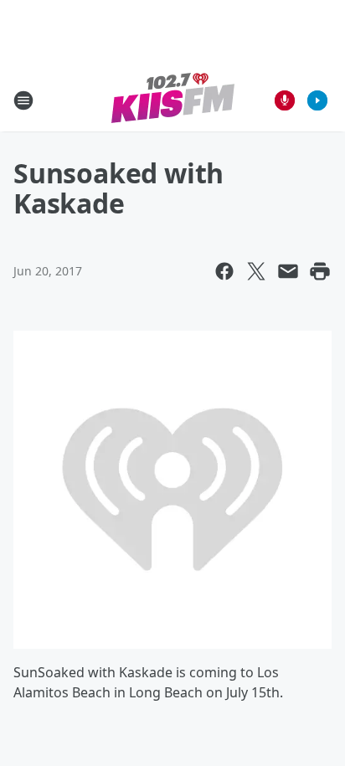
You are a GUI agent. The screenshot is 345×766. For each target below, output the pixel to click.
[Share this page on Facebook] (224, 271)
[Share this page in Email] (288, 271)
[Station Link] (172, 100)
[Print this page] (320, 271)
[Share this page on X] (256, 271)
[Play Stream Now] (317, 100)
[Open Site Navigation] (23, 100)
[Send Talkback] (285, 100)
